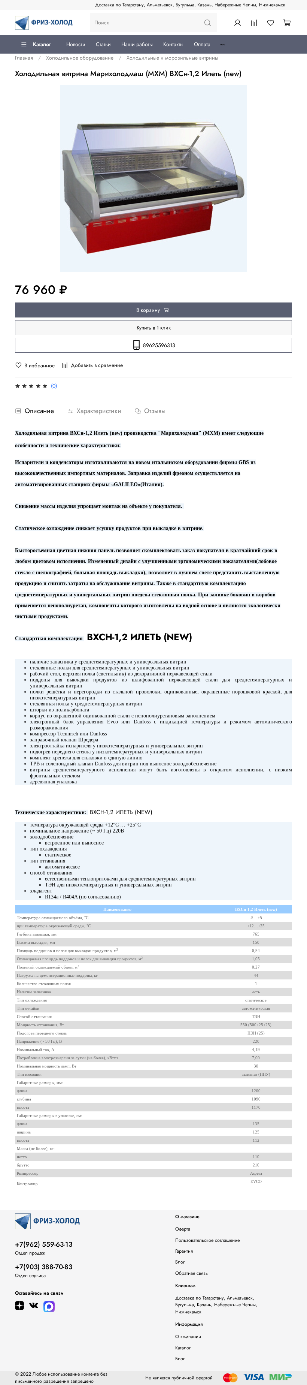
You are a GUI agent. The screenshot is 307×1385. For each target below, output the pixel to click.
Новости (75, 44)
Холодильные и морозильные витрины (172, 57)
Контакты (173, 44)
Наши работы (137, 44)
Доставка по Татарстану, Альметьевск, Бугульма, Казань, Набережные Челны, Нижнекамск (190, 4)
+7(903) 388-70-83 (43, 1267)
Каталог (42, 44)
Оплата (202, 44)
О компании (188, 1336)
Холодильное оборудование (79, 57)
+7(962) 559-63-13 (43, 1244)
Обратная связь (191, 1273)
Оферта (182, 1229)
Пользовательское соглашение (207, 1240)
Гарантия (184, 1251)
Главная (24, 57)
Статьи (103, 44)
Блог (180, 1262)
